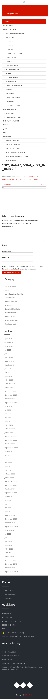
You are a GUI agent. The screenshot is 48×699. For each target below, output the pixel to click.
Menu (7, 21)
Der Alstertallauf (11, 121)
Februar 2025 (9, 361)
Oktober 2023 (9, 399)
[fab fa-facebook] (10, 9)
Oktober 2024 (9, 365)
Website (5, 257)
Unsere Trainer (13, 105)
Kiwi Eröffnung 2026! (9, 652)
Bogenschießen (13, 69)
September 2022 (11, 447)
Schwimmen (11, 81)
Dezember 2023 (10, 391)
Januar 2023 (9, 432)
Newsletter (11, 160)
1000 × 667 (32, 176)
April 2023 (8, 421)
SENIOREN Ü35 (12, 65)
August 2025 (9, 346)
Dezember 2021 (10, 481)
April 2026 (8, 339)
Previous (6, 184)
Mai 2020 (8, 541)
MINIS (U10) (11, 58)
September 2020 (11, 526)
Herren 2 (10, 46)
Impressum (6, 613)
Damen (10, 50)
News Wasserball (14, 97)
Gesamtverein (9, 298)
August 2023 (9, 406)
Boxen (8, 73)
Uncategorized (10, 324)
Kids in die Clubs (13, 148)
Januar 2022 (9, 477)
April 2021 (8, 511)
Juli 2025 (7, 350)
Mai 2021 (8, 507)
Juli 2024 (7, 369)
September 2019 (11, 571)
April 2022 (8, 466)
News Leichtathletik (12, 309)
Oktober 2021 (9, 489)
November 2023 (10, 395)
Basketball (10, 38)
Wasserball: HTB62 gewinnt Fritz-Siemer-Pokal (20, 179)
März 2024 (8, 380)
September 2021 (11, 492)
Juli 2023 (7, 410)
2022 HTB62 (28, 695)
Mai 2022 (8, 462)
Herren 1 (10, 42)
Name (5, 245)
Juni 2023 (7, 414)
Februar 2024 (9, 384)
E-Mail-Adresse (8, 251)
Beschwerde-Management (17, 156)
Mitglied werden (13, 144)
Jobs (5, 129)
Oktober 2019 (9, 568)
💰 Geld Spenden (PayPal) (13, 633)
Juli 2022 (7, 455)
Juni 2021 (7, 504)
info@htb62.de (12, 14)
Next (43, 184)
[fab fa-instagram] (5, 9)
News (5, 125)
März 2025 (8, 357)
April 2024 (8, 376)
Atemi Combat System (15, 34)
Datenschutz (8, 617)
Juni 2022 (7, 459)
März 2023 (8, 425)
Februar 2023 (9, 429)
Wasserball (11, 93)
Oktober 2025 (9, 342)
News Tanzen (9, 316)
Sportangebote (10, 30)
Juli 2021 (7, 500)
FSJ (4, 132)
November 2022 (10, 440)
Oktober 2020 (9, 523)
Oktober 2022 (9, 444)
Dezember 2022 (10, 436)
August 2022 (9, 451)
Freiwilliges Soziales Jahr (13, 294)
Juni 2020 (7, 538)
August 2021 (9, 496)
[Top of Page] (41, 694)
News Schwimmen (14, 85)
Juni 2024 (7, 372)
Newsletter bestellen (12, 621)
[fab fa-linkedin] (15, 9)
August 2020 (9, 530)
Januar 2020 (9, 556)
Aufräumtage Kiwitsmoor (10, 656)
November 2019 (10, 564)
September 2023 (11, 402)
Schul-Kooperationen (15, 152)
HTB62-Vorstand (13, 140)
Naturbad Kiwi (9, 109)
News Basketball (10, 301)
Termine (10, 101)
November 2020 (10, 519)
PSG (3, 629)
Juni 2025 (7, 354)
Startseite (8, 26)
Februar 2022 (9, 474)
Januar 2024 (9, 387)
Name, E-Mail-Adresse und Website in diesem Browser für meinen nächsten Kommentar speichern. (23, 267)
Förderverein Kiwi (13, 117)
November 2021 (10, 485)
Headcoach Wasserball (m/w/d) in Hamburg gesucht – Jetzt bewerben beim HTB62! (22, 668)
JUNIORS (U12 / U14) (14, 54)
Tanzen (9, 89)
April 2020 (8, 545)
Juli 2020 (7, 534)
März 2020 (8, 549)
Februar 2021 (9, 515)
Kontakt (7, 136)
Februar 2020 (9, 553)
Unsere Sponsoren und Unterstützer (18, 636)
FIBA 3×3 (10, 62)
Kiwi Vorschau (7, 659)
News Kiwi (10, 113)
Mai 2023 (8, 417)
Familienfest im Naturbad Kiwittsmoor (14, 663)
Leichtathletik (12, 77)
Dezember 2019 (10, 560)
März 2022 (8, 470)
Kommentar (7, 226)
